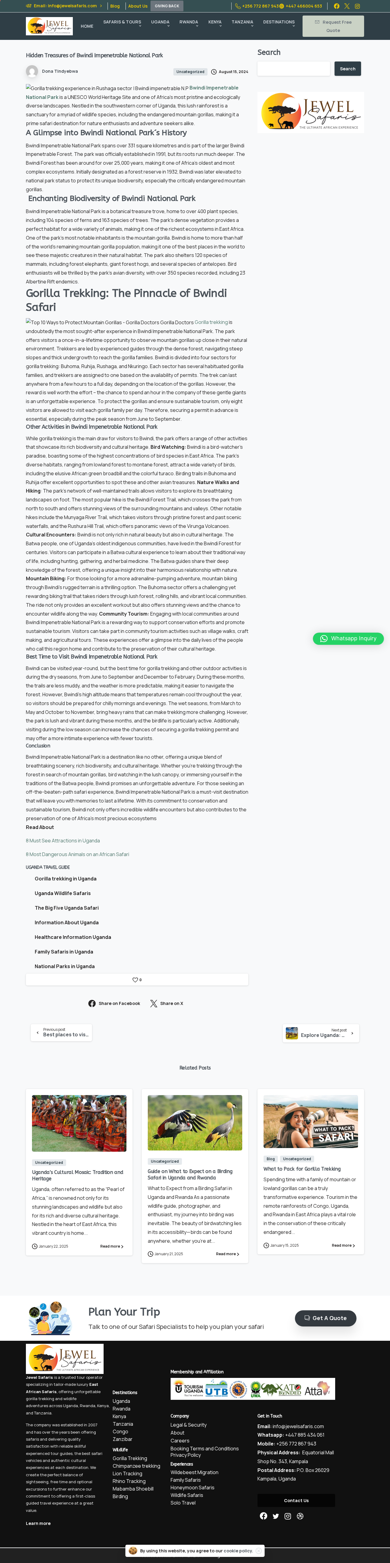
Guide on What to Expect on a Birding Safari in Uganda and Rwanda (190, 1174)
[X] (347, 6)
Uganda (70, 1405)
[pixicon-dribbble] (300, 1516)
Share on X (171, 1003)
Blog (115, 6)
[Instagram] (357, 6)
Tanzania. (43, 1413)
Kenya (103, 1405)
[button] (348, 639)
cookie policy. (238, 1551)
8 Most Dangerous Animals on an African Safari (77, 854)
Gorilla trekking (211, 322)
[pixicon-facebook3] (263, 1516)
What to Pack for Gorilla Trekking (302, 1169)
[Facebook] (337, 6)
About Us (137, 6)
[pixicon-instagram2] (288, 1516)
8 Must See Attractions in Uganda (63, 840)
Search (269, 52)
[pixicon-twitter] (276, 1516)
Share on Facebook (119, 1003)
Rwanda (87, 1405)
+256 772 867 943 (260, 6)
